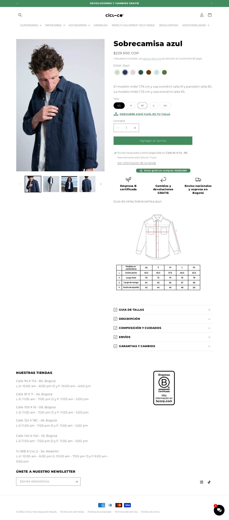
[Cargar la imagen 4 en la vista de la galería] (87, 184)
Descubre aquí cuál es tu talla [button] (145, 114)
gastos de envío (152, 58)
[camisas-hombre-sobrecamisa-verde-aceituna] (164, 72)
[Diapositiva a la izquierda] (20, 184)
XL (167, 106)
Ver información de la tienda (137, 163)
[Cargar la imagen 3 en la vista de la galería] (69, 184)
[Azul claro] (156, 72)
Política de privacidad (99, 511)
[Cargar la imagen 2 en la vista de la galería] (51, 184)
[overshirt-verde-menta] (117, 72)
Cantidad (119, 120)
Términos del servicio (126, 511)
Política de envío (150, 511)
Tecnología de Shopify (45, 512)
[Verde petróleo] (140, 72)
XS (119, 105)
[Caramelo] (148, 72)
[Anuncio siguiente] (212, 3)
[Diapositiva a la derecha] (101, 184)
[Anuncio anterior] (17, 3)
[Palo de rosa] (133, 72)
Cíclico (28, 512)
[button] (20, 15)
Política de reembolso (72, 511)
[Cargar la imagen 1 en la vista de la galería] (33, 184)
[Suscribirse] (76, 481)
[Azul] (125, 72)
